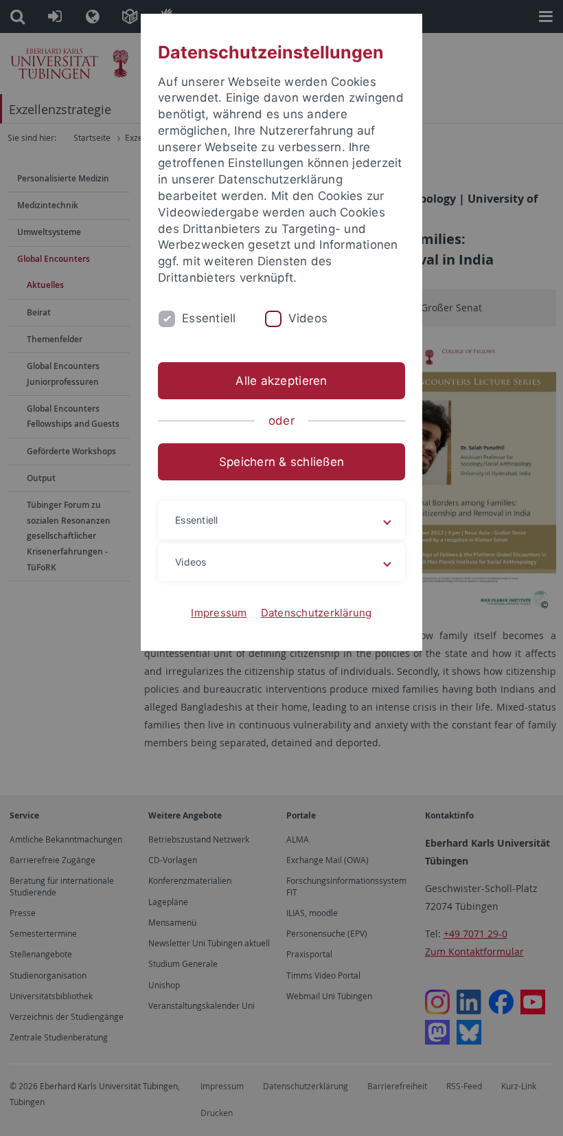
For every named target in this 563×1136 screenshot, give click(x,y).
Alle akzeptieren (281, 381)
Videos (308, 318)
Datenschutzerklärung (316, 612)
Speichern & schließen (281, 462)
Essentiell (209, 318)
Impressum (218, 612)
